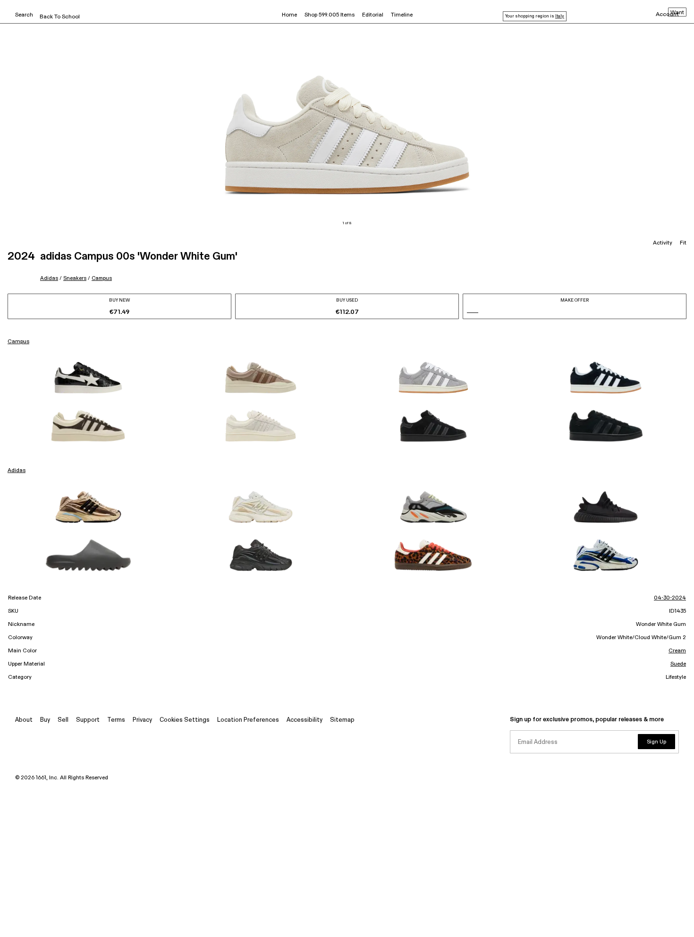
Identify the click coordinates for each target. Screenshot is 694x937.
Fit (683, 243)
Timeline (402, 15)
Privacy (142, 720)
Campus (102, 278)
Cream (677, 651)
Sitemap (342, 720)
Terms (116, 720)
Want (677, 13)
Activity (662, 243)
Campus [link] (18, 342)
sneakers (74, 278)
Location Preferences (248, 720)
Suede (678, 664)
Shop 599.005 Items (330, 15)
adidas (49, 278)
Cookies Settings (185, 720)
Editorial (372, 15)
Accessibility (304, 720)
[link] (88, 377)
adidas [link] (16, 470)
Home (289, 15)
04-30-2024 (670, 598)
